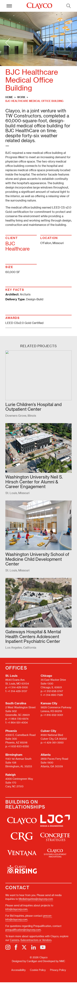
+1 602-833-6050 (18, 746)
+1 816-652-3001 (53, 714)
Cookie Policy (38, 969)
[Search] (68, 6)
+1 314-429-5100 (18, 687)
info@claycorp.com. (16, 909)
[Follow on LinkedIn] (33, 947)
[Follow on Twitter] (24, 947)
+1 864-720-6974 (18, 718)
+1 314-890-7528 (53, 694)
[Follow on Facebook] (16, 947)
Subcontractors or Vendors (35, 940)
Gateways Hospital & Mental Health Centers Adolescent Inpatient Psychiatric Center (33, 636)
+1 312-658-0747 (53, 691)
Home (9, 97)
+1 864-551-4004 (18, 722)
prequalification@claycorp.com (23, 929)
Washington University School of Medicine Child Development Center (37, 559)
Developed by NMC (54, 961)
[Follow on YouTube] (42, 947)
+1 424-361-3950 (53, 742)
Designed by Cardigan (24, 961)
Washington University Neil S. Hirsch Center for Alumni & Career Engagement (34, 481)
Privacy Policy (58, 969)
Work (21, 97)
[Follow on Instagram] (7, 947)
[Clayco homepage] (39, 6)
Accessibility (18, 969)
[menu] (9, 5)
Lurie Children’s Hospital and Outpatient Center (33, 407)
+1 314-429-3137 (17, 691)
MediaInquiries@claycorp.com (36, 898)
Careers (14, 940)
